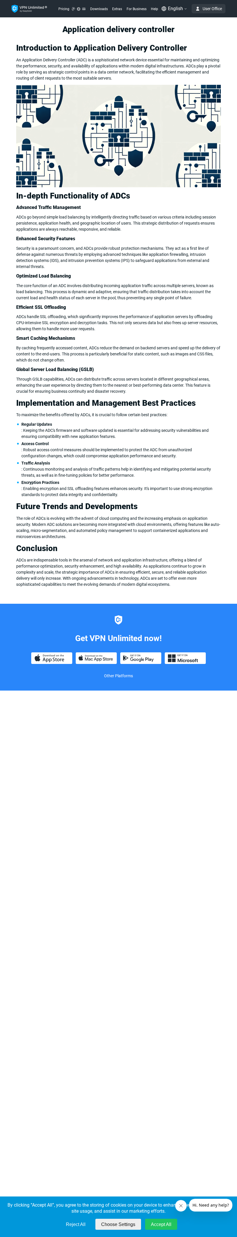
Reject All (76, 1224)
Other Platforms (118, 675)
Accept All (161, 1224)
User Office (212, 8)
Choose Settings (118, 1224)
